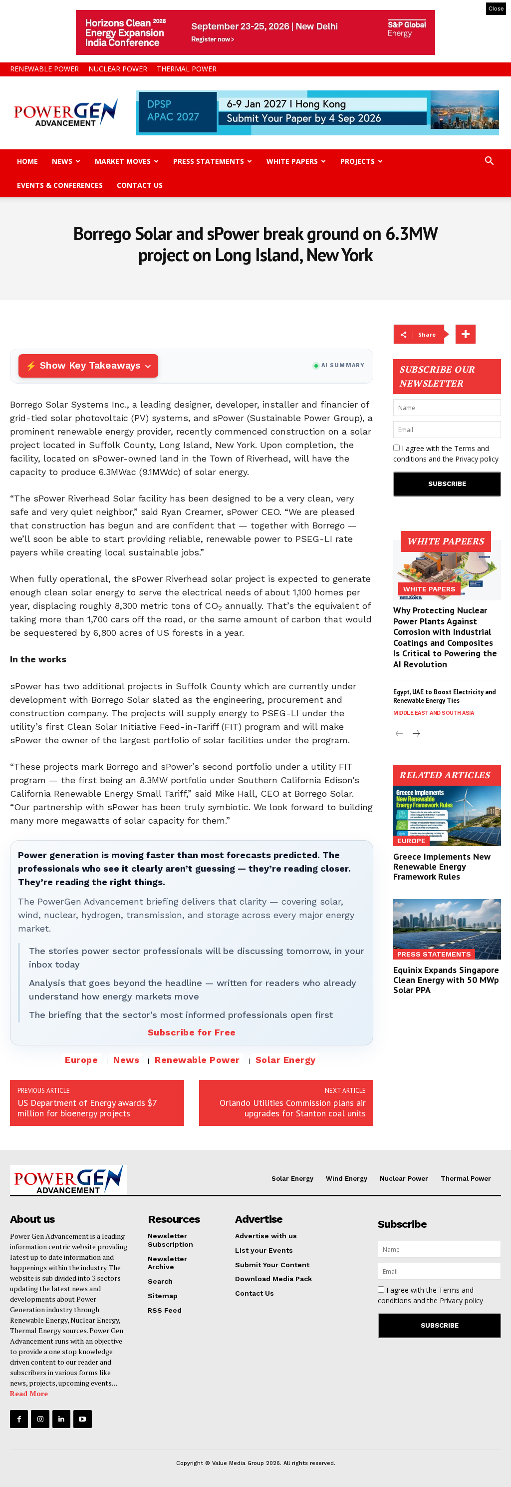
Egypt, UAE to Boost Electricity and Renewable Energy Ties (444, 696)
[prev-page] (399, 734)
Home (27, 161)
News (62, 161)
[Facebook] (19, 1419)
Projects (357, 161)
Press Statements (208, 161)
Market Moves (123, 161)
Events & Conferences (60, 185)
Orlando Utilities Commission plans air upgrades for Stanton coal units (293, 1108)
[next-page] (415, 734)
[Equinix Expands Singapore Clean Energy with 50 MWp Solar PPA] (447, 929)
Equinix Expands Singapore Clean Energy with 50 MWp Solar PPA (446, 979)
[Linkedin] (61, 1419)
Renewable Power (44, 68)
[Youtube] (82, 1419)
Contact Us (140, 185)
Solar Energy (286, 1059)
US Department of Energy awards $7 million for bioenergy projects (87, 1108)
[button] (489, 162)
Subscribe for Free (192, 1032)
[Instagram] (40, 1419)
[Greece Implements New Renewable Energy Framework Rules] (447, 816)
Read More (29, 1393)
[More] (465, 334)
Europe (81, 1059)
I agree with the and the (446, 454)
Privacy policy (477, 459)
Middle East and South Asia (433, 713)
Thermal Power (187, 68)
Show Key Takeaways (90, 365)
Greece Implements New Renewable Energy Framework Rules (442, 866)
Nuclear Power (117, 68)
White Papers (292, 161)
